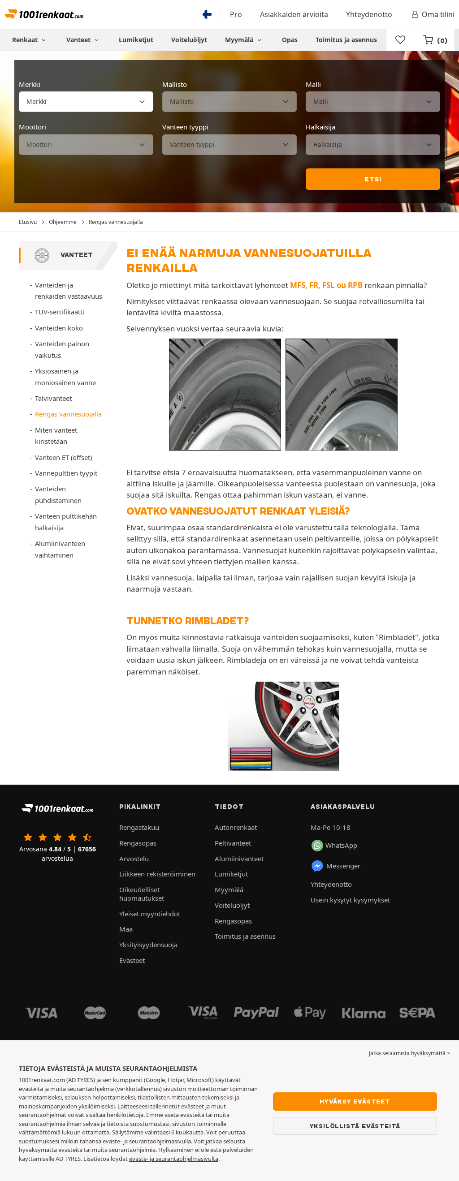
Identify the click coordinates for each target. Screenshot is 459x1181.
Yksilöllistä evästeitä (355, 1125)
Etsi (372, 179)
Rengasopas (137, 842)
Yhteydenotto (369, 14)
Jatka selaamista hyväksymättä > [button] (409, 1053)
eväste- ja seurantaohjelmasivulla (147, 1141)
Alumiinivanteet (239, 858)
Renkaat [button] (25, 39)
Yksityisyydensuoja (148, 944)
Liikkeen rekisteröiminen (157, 873)
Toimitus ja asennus (346, 39)
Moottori (32, 126)
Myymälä (240, 39)
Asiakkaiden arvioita (294, 14)
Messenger (343, 865)
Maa (126, 928)
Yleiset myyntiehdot (149, 913)
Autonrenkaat (236, 827)
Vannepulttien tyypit (66, 472)
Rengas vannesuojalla (68, 413)
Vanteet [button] (79, 39)
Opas (290, 39)
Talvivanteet (53, 398)
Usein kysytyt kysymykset (350, 899)
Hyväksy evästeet (355, 1101)
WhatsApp (341, 845)
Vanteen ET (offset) (63, 457)
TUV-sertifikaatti (59, 311)
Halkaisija (320, 126)
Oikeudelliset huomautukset (141, 893)
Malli (313, 84)
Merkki (29, 84)
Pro (236, 14)
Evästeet (132, 960)
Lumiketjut (136, 39)
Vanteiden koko (59, 327)
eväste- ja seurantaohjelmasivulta (173, 1159)
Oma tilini (438, 14)
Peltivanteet (233, 842)
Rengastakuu (139, 827)
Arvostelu (134, 858)
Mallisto (174, 84)
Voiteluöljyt (189, 39)
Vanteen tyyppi (185, 126)
